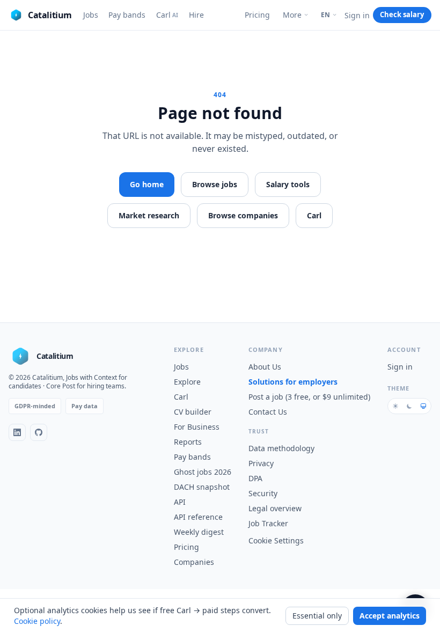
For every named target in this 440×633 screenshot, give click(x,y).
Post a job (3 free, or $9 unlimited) (309, 397)
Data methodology (281, 448)
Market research (149, 215)
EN (325, 14)
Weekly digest (199, 532)
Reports (188, 442)
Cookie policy (37, 621)
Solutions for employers (293, 382)
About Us (264, 367)
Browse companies (243, 215)
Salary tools (288, 184)
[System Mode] (423, 406)
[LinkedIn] (17, 432)
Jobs (90, 15)
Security (262, 493)
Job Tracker (268, 523)
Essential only (317, 615)
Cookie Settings (276, 540)
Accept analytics (390, 615)
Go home (147, 184)
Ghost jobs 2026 (202, 472)
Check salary (402, 14)
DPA (255, 478)
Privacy (261, 463)
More (292, 15)
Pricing (257, 15)
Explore (187, 382)
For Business (196, 427)
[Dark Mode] (409, 406)
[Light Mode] (395, 406)
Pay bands (126, 15)
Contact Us (267, 412)
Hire (196, 15)
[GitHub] (38, 432)
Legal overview (275, 508)
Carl (167, 15)
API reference (198, 517)
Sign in (357, 15)
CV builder (192, 412)
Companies (194, 562)
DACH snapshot (202, 487)
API (180, 502)
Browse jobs (214, 184)
